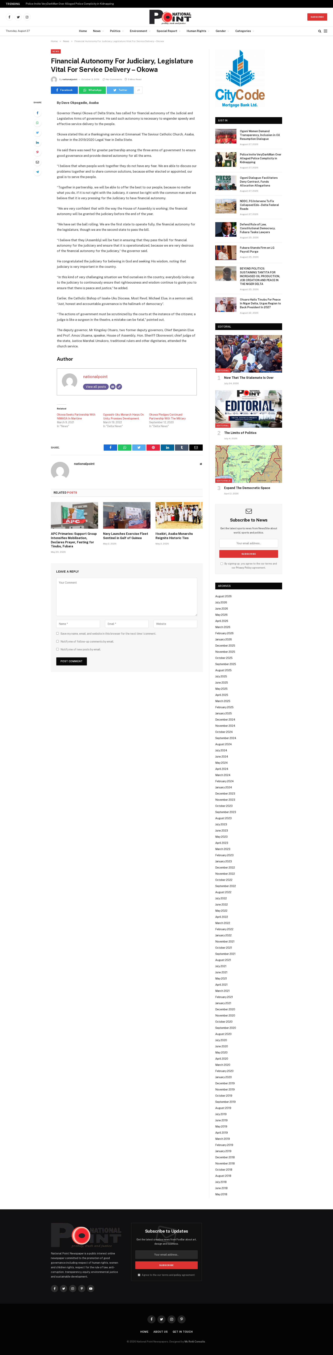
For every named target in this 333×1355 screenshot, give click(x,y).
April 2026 (221, 620)
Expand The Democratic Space (247, 488)
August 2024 (223, 744)
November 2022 (225, 873)
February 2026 (224, 633)
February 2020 (224, 1071)
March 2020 (222, 1064)
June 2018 (221, 1188)
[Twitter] (37, 132)
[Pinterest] (37, 152)
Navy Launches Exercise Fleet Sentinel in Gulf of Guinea (125, 536)
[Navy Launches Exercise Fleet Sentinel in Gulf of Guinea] (126, 515)
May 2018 (221, 1194)
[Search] (320, 31)
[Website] (119, 387)
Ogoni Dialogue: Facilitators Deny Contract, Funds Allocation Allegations (259, 181)
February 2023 (224, 855)
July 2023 (221, 824)
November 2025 (225, 651)
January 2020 (223, 1077)
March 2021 (222, 990)
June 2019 (221, 1120)
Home (83, 31)
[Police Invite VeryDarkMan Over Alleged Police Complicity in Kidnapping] (225, 159)
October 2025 (224, 657)
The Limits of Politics (240, 433)
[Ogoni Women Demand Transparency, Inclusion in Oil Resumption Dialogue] (225, 136)
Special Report (167, 31)
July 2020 (221, 1040)
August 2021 (223, 960)
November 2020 (225, 1015)
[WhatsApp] (37, 123)
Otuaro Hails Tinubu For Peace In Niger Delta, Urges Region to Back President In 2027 (260, 303)
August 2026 (223, 596)
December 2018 (225, 1157)
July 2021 (220, 966)
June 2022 (221, 904)
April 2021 (221, 984)
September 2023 (225, 812)
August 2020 (223, 1034)
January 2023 (223, 861)
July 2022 (221, 898)
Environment (138, 31)
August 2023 (223, 818)
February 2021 (224, 997)
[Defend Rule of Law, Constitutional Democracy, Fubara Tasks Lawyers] (225, 229)
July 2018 (221, 1182)
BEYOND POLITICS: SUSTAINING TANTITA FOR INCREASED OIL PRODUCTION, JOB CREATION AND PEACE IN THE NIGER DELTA (260, 276)
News (97, 31)
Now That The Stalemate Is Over (249, 378)
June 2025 (221, 682)
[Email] (37, 162)
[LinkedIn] (37, 142)
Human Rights (196, 31)
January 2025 (223, 713)
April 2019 (221, 1132)
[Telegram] (37, 172)
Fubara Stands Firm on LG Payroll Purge (257, 249)
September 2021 (225, 953)
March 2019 (222, 1138)
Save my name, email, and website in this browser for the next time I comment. (108, 633)
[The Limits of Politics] (248, 409)
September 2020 (225, 1027)
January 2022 (223, 935)
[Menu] (325, 31)
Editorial (223, 370)
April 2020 (221, 1058)
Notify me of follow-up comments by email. (87, 641)
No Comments (114, 79)
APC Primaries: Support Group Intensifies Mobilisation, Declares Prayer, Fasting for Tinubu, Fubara (74, 540)
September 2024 (225, 738)
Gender (221, 31)
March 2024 (222, 775)
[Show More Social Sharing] (138, 90)
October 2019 (223, 1095)
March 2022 (222, 923)
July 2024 (221, 750)
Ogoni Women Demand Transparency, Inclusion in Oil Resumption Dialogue (260, 135)
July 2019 (221, 1114)
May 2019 (221, 1126)
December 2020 (225, 1009)
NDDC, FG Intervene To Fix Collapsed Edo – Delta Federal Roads (259, 205)
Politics (115, 31)
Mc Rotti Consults (195, 1341)
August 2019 (223, 1108)
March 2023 (222, 849)
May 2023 (221, 836)
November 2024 (225, 725)
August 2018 (223, 1175)
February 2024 (224, 781)
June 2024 (221, 756)
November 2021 (225, 941)
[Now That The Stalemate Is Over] (248, 354)
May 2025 (221, 688)
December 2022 (225, 867)
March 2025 (222, 701)
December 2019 (225, 1083)
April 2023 (221, 842)
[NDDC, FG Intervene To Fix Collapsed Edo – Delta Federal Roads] (225, 206)
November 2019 (225, 1089)
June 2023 (221, 830)
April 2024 (221, 768)
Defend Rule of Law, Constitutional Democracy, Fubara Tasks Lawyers (257, 228)
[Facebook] (37, 113)
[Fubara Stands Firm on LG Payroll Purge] (225, 252)
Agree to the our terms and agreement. (168, 1275)
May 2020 (221, 1052)
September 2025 (225, 664)
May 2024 (221, 762)
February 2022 (224, 929)
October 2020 (224, 1021)
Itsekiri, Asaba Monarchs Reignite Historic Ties (174, 536)
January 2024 (223, 787)
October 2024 (224, 731)
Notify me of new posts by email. (81, 649)
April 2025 (221, 694)
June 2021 (221, 972)
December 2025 (225, 645)
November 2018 (225, 1163)
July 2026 (221, 602)
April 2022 (221, 916)
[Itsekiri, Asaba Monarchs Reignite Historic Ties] (179, 515)
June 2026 (221, 608)
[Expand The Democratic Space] (248, 464)
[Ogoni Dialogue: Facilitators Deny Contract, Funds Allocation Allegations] (225, 183)
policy (177, 1275)
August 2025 (223, 670)
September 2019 (225, 1101)
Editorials (223, 481)
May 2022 (221, 910)
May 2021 (221, 978)
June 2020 (221, 1046)
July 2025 (221, 676)
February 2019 (224, 1145)
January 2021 (223, 1003)
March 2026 (222, 627)
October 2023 (224, 805)
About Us (160, 1331)
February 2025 (224, 707)
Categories (243, 31)
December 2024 (225, 719)
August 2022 (223, 892)
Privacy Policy (244, 567)
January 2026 (223, 639)
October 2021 (223, 947)
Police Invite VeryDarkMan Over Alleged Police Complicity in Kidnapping (70, 3)
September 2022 (225, 886)
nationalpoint (69, 79)
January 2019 (223, 1151)
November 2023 (225, 799)
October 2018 (223, 1169)
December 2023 (225, 793)
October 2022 (223, 879)
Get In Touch (183, 1331)
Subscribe (317, 17)
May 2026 (221, 614)
